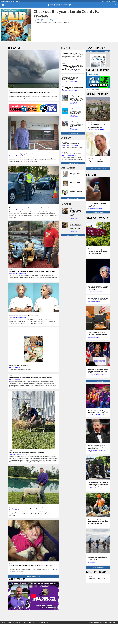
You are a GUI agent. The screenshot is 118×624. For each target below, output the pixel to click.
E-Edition (102, 1)
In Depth (66, 204)
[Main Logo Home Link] (59, 5)
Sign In (108, 1)
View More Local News (33, 576)
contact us (10, 622)
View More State (98, 381)
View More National (98, 567)
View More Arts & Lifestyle (98, 168)
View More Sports (73, 133)
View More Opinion (72, 163)
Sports (65, 47)
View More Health (98, 212)
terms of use (18, 622)
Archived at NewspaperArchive (40, 622)
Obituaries (68, 167)
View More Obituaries (72, 198)
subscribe (3, 622)
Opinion (66, 137)
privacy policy (27, 622)
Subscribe (114, 1)
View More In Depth (72, 235)
